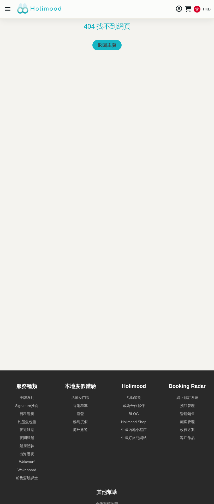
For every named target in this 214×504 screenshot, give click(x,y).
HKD (207, 9)
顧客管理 (187, 422)
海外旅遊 (80, 430)
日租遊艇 (27, 414)
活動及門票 (80, 397)
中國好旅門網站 (134, 438)
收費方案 (187, 430)
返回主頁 (107, 45)
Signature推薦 (26, 406)
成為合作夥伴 (134, 406)
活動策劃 (134, 397)
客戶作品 (187, 438)
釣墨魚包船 (27, 422)
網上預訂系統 (187, 397)
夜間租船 (27, 438)
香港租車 (80, 406)
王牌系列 (27, 397)
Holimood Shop (133, 422)
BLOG (134, 414)
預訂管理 (187, 406)
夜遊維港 (27, 430)
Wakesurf (26, 462)
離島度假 (80, 422)
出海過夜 (27, 454)
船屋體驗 (27, 446)
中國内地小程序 (134, 430)
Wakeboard (26, 470)
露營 (80, 414)
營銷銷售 (187, 414)
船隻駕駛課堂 (27, 478)
